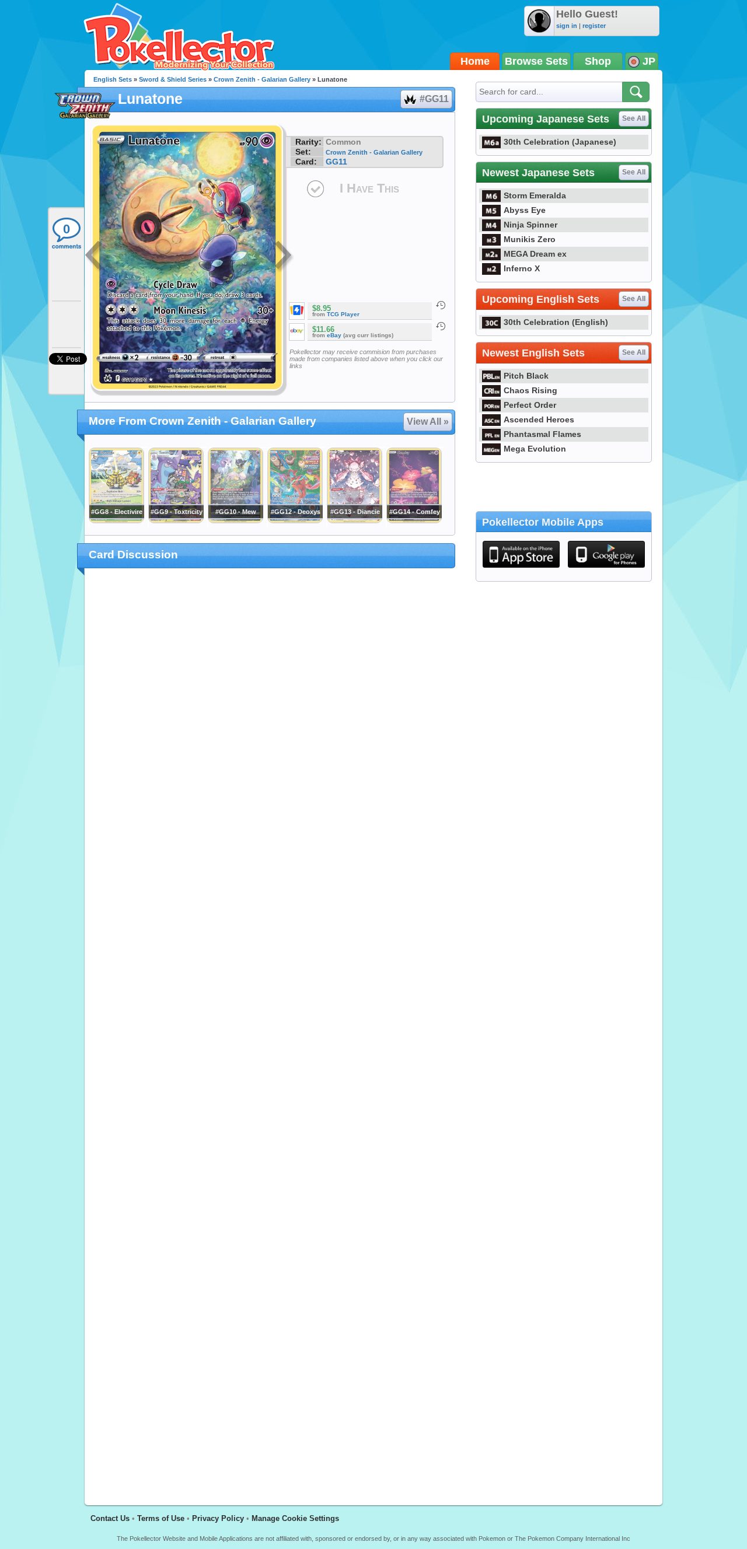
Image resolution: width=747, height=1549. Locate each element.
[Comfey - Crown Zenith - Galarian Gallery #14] (414, 520)
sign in (566, 25)
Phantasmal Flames (542, 434)
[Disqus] (269, 1030)
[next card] (284, 256)
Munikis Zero (530, 239)
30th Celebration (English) (556, 322)
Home (475, 61)
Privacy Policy (218, 1518)
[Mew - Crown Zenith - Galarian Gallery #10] (235, 520)
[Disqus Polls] (269, 729)
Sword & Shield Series (173, 79)
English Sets (112, 79)
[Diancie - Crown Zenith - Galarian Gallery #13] (354, 520)
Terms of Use (160, 1518)
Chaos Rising (530, 390)
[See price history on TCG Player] (440, 305)
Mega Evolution (535, 448)
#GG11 (434, 99)
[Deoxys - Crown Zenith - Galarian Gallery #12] (295, 520)
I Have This (369, 188)
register (594, 25)
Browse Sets (536, 61)
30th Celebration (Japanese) (560, 141)
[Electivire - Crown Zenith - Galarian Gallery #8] (116, 520)
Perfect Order (530, 405)
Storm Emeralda (535, 195)
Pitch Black (526, 375)
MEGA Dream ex (535, 253)
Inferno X (522, 268)
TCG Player (343, 314)
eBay (334, 335)
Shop (598, 61)
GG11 (336, 161)
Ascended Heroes (539, 419)
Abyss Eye (525, 210)
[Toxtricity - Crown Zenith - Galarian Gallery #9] (176, 520)
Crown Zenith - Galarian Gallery (262, 79)
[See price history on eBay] (440, 326)
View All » (428, 421)
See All (633, 118)
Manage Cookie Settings (295, 1518)
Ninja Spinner (530, 224)
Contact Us (110, 1518)
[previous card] (94, 256)
